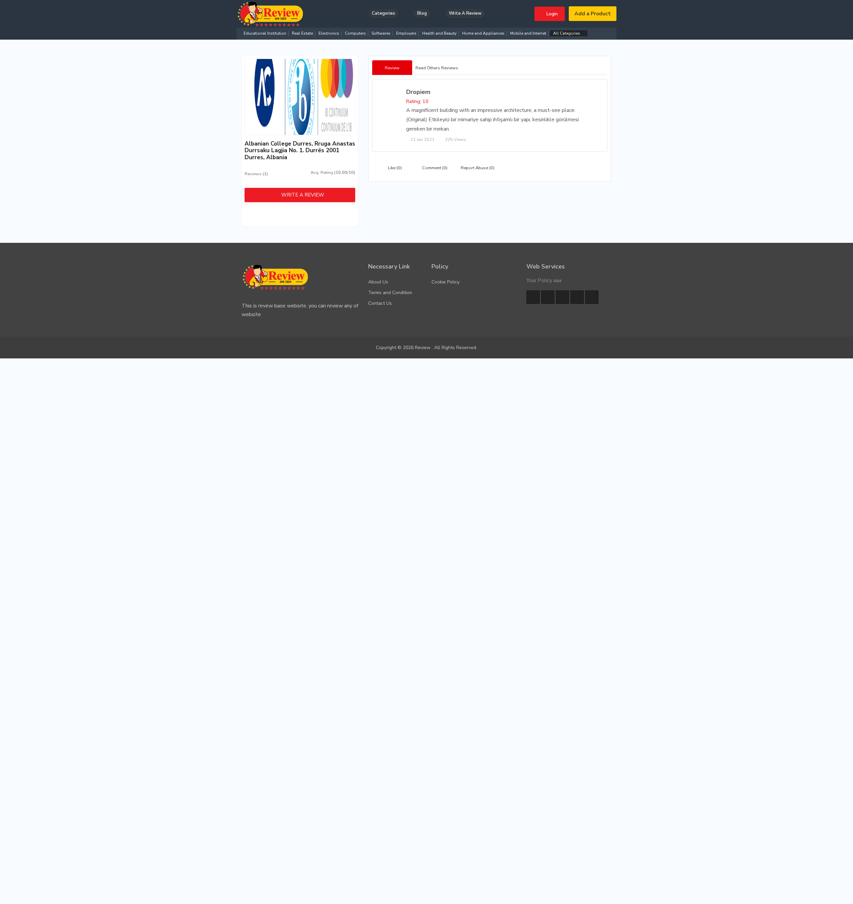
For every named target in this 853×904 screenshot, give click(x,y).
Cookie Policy (445, 282)
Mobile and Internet (528, 33)
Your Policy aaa (543, 280)
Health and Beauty (439, 33)
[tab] (392, 67)
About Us (378, 282)
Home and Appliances (483, 33)
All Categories (567, 33)
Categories (383, 13)
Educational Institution (265, 33)
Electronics (329, 33)
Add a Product (592, 13)
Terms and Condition (390, 292)
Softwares (381, 33)
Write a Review (465, 13)
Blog (422, 13)
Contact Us (380, 303)
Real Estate (302, 33)
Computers (355, 33)
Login (551, 14)
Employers (406, 33)
